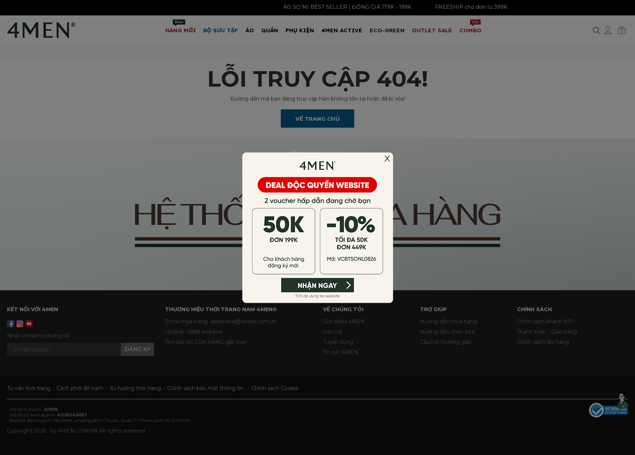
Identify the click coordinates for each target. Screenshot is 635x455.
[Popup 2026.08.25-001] (317, 227)
